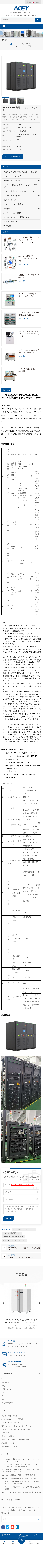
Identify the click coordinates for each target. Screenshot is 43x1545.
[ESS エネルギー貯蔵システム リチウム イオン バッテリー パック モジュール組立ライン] (10, 243)
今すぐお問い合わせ (11, 156)
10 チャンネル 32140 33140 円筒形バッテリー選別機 (28, 351)
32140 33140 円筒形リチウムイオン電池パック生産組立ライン (28, 258)
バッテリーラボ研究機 (13, 213)
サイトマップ (6, 1396)
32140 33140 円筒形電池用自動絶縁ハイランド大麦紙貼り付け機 (28, 334)
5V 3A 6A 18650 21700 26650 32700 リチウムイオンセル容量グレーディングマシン (21, 1471)
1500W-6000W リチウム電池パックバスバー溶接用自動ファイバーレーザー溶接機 (21, 1483)
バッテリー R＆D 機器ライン (15, 204)
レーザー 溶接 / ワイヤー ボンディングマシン (20, 186)
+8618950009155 (21, 13)
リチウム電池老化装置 (10, 1416)
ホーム (14, 44)
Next (40, 1303)
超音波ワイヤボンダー (10, 1446)
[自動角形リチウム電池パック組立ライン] (10, 281)
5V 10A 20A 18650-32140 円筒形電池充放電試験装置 (28, 314)
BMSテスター (6, 1433)
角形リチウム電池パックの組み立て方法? (20, 172)
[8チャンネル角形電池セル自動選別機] (10, 375)
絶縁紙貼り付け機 (8, 1443)
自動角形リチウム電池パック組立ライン (28, 276)
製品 (3, 1386)
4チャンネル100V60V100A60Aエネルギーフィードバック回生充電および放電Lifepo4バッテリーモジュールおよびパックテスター (21, 1321)
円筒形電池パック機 (12, 181)
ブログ (4, 1393)
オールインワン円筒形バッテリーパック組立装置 (28, 295)
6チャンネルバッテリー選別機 (12, 1419)
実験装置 (7, 226)
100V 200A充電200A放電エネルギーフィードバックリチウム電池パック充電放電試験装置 (21, 1465)
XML (3, 1399)
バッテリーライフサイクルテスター (15, 1240)
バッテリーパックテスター (10, 46)
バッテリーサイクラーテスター (13, 1236)
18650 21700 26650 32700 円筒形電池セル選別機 (19, 1478)
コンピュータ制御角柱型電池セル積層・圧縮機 (18, 1475)
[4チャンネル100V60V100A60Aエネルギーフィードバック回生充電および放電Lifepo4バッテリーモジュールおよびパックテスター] (21, 1300)
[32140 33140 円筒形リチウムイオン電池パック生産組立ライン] (10, 262)
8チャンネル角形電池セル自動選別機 (28, 370)
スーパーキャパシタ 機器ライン (16, 217)
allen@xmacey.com (21, 15)
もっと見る (22, 246)
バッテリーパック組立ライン (15, 176)
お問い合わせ (6, 1389)
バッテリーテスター (25, 44)
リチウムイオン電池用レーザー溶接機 (15, 1440)
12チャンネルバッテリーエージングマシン (17, 1426)
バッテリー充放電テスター (12, 1233)
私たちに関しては (8, 1382)
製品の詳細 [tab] (6, 390)
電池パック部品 (10, 200)
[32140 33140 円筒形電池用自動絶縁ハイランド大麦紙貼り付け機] (10, 337)
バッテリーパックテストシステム (23, 1229)
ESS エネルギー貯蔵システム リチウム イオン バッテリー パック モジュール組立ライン (29, 240)
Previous (3, 1303)
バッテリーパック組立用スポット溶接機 (16, 1429)
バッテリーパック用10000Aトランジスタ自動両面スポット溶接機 (21, 1488)
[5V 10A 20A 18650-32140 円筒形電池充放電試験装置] (10, 318)
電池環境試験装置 (11, 222)
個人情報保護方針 (8, 1403)
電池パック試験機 (8, 1436)
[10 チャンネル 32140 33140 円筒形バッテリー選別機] (10, 356)
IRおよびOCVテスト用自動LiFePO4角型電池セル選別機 (21, 1492)
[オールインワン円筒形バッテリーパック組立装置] (10, 300)
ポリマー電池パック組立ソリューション (20, 191)
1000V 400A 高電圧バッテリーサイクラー (22, 1185)
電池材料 (7, 209)
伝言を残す (21, 1540)
